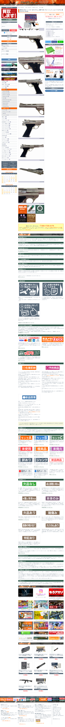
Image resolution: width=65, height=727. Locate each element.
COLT (4, 98)
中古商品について (22, 427)
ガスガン (3, 87)
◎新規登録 (13, 30)
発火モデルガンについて (23, 555)
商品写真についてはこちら (24, 493)
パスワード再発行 (9, 34)
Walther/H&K (5, 103)
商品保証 (5, 167)
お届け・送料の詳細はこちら (6, 720)
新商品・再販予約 (5, 84)
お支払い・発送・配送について (25, 335)
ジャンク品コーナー (5, 159)
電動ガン (3, 116)
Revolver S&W (5, 91)
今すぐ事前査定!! (9, 19)
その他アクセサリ (5, 142)
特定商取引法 (5, 165)
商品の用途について (23, 237)
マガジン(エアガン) (5, 127)
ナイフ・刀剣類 (4, 147)
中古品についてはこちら (23, 444)
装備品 (3, 144)
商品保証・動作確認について (24, 546)
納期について (21, 363)
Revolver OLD (5, 96)
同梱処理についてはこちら (24, 332)
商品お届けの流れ (13, 165)
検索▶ (9, 59)
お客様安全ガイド (13, 161)
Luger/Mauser (5, 106)
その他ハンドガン (6, 108)
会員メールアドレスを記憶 (10, 32)
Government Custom (6, 99)
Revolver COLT (5, 92)
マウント (3, 137)
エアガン (3, 118)
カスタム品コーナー (5, 152)
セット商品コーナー (5, 150)
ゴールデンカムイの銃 (6, 76)
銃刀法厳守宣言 (5, 163)
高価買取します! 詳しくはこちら (54, 18)
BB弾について (21, 580)
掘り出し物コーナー (5, 156)
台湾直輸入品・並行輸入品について (25, 569)
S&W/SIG (4, 104)
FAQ (13, 163)
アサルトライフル (6, 111)
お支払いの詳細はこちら (5, 708)
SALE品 (3, 82)
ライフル (4, 109)
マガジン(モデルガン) (5, 128)
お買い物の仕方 (22, 281)
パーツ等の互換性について (24, 259)
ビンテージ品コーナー (6, 154)
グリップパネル (4, 140)
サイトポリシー (22, 277)
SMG (3, 113)
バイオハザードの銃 (5, 71)
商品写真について (22, 269)
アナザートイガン (5, 120)
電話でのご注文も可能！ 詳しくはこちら (26, 322)
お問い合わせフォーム (22, 723)
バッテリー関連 (4, 132)
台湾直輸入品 (4, 81)
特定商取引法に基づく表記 (40, 723)
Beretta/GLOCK (5, 101)
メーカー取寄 (4, 86)
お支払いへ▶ (9, 41)
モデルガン (4, 89)
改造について (21, 253)
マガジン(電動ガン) (5, 123)
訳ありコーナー (4, 157)
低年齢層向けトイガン (6, 121)
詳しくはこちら (28, 229)
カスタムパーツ (5, 138)
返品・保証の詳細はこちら (23, 715)
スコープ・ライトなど (6, 133)
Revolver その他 (6, 94)
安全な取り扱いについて (23, 248)
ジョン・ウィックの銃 (6, 67)
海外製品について (22, 561)
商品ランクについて (23, 434)
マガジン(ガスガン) (5, 125)
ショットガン (5, 115)
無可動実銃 (3, 145)
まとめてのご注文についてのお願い (25, 325)
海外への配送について (23, 263)
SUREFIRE (4, 135)
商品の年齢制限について (23, 242)
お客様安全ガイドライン (23, 251)
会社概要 (13, 167)
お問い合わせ (9, 169)
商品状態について (22, 479)
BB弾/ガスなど (4, 130)
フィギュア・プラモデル (6, 149)
